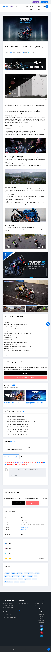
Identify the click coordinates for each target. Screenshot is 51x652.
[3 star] (13, 475)
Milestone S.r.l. (24, 527)
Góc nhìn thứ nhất (29, 573)
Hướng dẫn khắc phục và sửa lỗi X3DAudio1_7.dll (17, 429)
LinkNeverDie (37, 649)
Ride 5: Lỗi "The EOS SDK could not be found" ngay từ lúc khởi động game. (23, 447)
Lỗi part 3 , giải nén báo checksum (14, 449)
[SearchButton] (46, 6)
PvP (36, 576)
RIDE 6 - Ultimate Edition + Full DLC (11, 402)
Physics (24, 576)
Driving (20, 579)
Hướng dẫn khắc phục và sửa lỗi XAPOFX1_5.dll (17, 426)
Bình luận (24, 456)
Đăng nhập (44, 2)
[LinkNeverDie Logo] (8, 6)
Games (27, 6)
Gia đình (37, 573)
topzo (19, 610)
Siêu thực (30, 576)
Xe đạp (16, 581)
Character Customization (11, 579)
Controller (7, 576)
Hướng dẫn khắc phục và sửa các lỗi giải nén (16, 419)
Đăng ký (36, 2)
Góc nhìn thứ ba (16, 576)
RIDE (13, 385)
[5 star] (16, 475)
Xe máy (22, 581)
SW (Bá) (10, 52)
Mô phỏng (19, 573)
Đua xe (13, 573)
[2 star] (12, 475)
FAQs (43, 6)
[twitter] (41, 629)
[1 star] (11, 475)
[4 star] (15, 475)
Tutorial (34, 579)
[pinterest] (41, 632)
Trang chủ (6, 43)
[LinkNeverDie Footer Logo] (8, 600)
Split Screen (27, 579)
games (11, 43)
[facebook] (41, 626)
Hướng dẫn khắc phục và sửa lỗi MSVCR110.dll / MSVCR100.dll (20, 421)
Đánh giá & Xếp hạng (11, 456)
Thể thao (7, 573)
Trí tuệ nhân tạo (8, 581)
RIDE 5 (15, 43)
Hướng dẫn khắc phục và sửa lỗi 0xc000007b (16, 431)
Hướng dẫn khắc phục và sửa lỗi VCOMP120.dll (17, 424)
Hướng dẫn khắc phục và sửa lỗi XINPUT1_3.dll (17, 416)
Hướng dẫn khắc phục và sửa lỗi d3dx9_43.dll (16, 434)
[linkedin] (41, 636)
